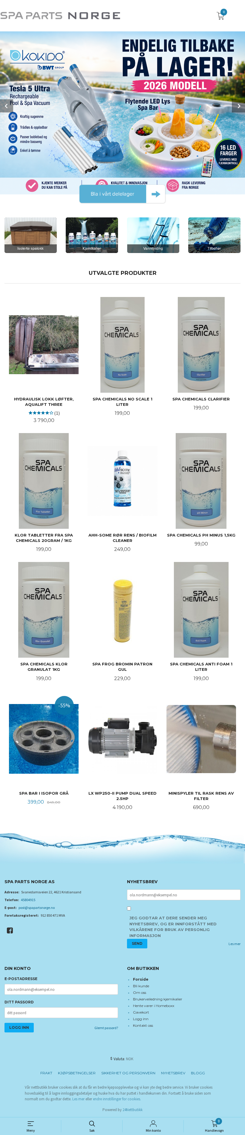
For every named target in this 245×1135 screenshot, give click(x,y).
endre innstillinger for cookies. (117, 1099)
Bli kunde (141, 986)
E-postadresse (20, 978)
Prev (6, 105)
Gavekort (141, 1012)
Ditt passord (19, 1002)
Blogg (198, 1073)
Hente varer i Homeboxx (153, 1005)
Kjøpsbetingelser (77, 1073)
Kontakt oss (143, 1025)
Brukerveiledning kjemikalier (157, 999)
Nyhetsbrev (173, 1073)
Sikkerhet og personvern (128, 1073)
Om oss (139, 992)
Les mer (235, 943)
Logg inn (140, 1019)
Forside (140, 979)
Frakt (46, 1073)
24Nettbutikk (132, 1109)
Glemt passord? (106, 1028)
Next (238, 105)
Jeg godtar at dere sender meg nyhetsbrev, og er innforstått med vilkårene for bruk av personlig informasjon (173, 926)
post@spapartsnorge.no (37, 907)
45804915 (28, 900)
